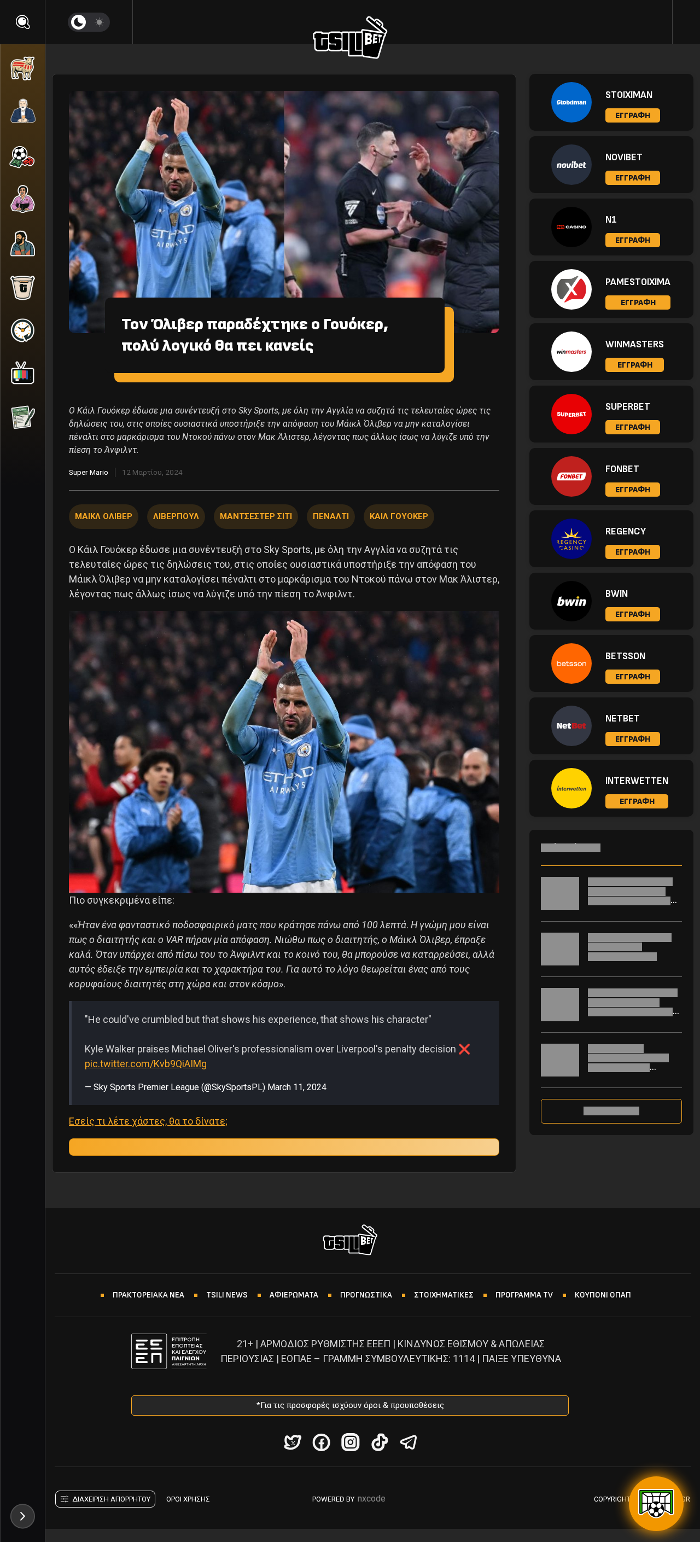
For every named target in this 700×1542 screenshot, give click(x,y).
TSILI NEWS (227, 1295)
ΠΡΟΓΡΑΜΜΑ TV (524, 1295)
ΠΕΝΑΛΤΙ (331, 516)
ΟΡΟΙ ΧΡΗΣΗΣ (188, 1499)
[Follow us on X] (292, 1442)
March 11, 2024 (296, 1087)
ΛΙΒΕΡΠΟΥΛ (176, 516)
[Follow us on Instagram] (350, 1442)
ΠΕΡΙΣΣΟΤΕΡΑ (611, 1111)
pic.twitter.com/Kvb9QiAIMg (146, 1063)
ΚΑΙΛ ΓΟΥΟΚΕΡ (399, 516)
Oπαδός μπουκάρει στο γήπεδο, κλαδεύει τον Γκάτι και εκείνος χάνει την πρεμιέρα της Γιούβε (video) (633, 900)
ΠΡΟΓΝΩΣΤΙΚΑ (366, 1295)
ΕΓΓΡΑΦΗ (632, 115)
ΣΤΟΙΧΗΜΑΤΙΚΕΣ (444, 1295)
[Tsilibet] (350, 39)
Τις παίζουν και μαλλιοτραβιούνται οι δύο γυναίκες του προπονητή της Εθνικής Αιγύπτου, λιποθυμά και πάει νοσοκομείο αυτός (632, 1072)
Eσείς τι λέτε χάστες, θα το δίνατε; (148, 1121)
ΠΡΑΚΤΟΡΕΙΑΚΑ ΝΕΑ (148, 1295)
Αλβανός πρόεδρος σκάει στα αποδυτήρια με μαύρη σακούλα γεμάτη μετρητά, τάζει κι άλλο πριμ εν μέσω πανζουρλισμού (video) (633, 1016)
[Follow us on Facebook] (321, 1442)
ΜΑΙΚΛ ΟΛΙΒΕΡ (103, 516)
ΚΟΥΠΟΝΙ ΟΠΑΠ (603, 1295)
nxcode (372, 1498)
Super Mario (88, 472)
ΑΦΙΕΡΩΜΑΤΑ (294, 1295)
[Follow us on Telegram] (408, 1442)
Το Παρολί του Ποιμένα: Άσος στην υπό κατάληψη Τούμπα (630, 947)
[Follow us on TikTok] (379, 1442)
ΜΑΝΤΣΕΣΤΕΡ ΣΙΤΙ (256, 516)
